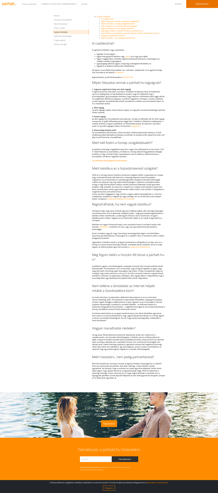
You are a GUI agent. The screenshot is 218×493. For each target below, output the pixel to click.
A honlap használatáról (63, 20)
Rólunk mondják (60, 44)
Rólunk (56, 16)
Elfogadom (109, 488)
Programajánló (60, 40)
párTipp (84, 4)
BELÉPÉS (178, 4)
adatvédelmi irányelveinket (157, 482)
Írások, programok (29, 4)
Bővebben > (120, 72)
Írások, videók (59, 28)
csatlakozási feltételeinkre (140, 247)
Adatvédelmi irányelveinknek (89, 467)
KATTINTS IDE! (127, 77)
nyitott (127, 56)
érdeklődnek (104, 227)
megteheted (135, 126)
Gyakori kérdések (61, 32)
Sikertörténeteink (60, 24)
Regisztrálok (202, 4)
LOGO (10, 4)
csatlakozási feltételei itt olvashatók (120, 199)
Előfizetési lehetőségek (63, 36)
